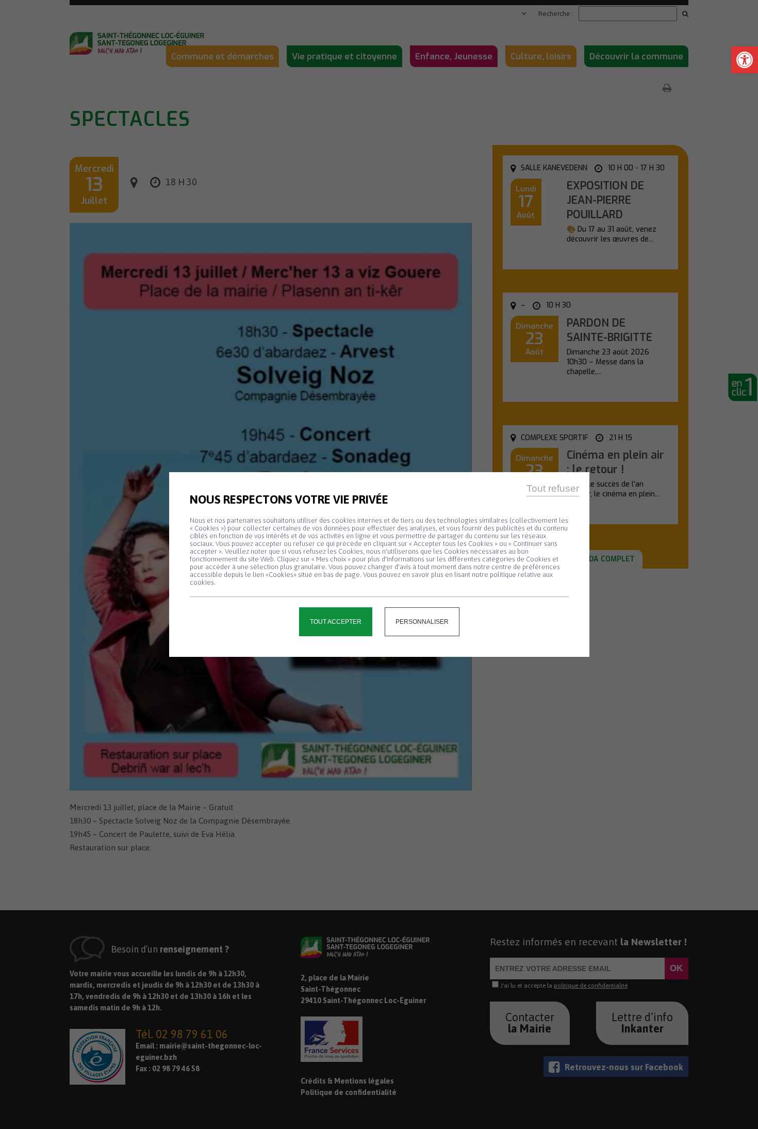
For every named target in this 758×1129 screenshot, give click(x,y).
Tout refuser (552, 488)
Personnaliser (422, 621)
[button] (744, 59)
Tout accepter (335, 621)
